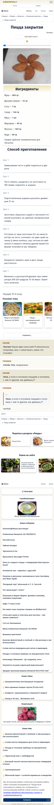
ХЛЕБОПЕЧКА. (10, 2)
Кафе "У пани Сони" (11, 604)
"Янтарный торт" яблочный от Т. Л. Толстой (22, 584)
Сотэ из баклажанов (12, 623)
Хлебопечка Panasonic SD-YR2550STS (19, 534)
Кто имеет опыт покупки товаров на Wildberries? (24, 609)
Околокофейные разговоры (15, 528)
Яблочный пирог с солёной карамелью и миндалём (28, 775)
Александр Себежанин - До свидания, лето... (23, 659)
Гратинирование (12, 770)
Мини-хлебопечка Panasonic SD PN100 (20, 629)
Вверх (3, 414)
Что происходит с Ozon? (13, 590)
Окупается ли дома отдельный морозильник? (23, 665)
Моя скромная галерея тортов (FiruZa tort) (24, 687)
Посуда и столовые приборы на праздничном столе (26, 654)
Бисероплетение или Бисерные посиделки (24, 682)
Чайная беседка (10, 545)
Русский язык (9, 540)
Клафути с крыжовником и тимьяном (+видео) (26, 693)
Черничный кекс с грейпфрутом (19, 756)
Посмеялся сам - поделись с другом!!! (19, 570)
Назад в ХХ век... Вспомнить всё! (19, 698)
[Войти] (22, 2)
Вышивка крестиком (12, 634)
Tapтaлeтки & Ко (10, 551)
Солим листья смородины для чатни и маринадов (25, 648)
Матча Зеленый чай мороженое (27, 516)
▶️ (27, 41)
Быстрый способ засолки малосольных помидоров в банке (27, 722)
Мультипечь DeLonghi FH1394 (16, 557)
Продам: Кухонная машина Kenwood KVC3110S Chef (25, 671)
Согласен (27, 800)
